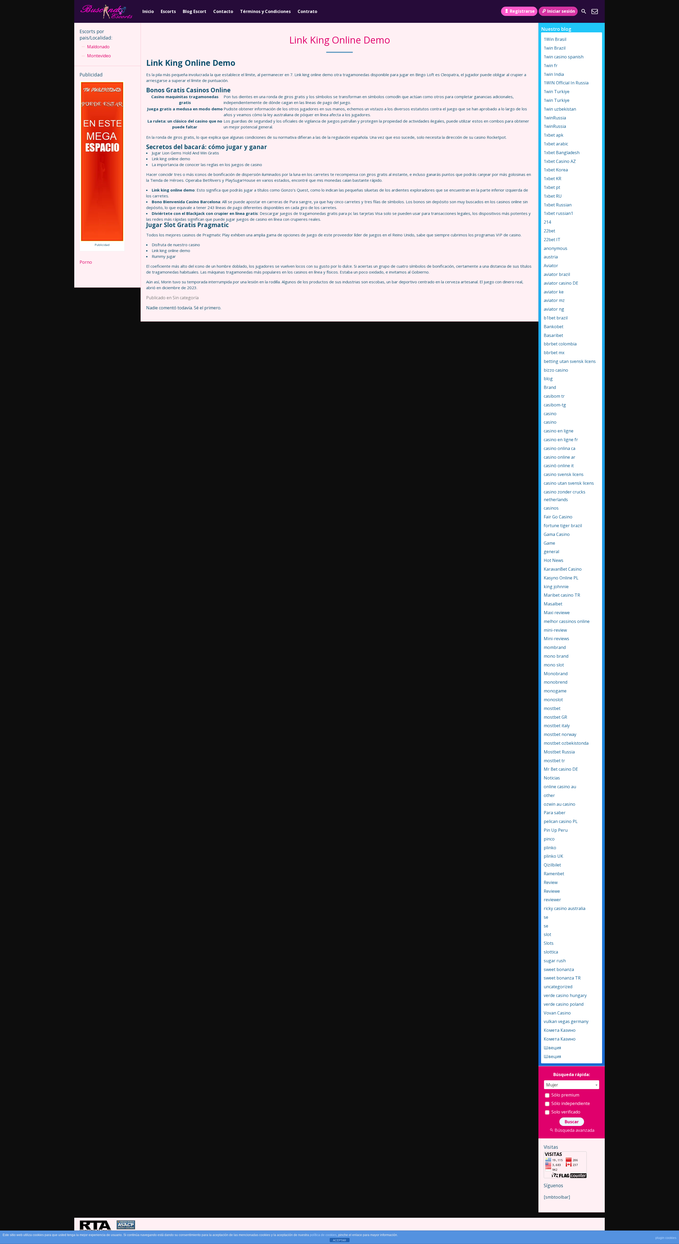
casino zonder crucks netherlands (564, 495)
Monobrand (556, 674)
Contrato (307, 11)
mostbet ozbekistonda (566, 743)
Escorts (168, 11)
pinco (549, 839)
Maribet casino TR (562, 595)
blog (548, 379)
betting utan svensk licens (570, 361)
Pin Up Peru (556, 830)
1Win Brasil (555, 39)
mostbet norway (560, 734)
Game (549, 543)
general (551, 551)
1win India (554, 74)
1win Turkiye (556, 91)
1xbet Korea (556, 170)
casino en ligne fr (561, 440)
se (546, 917)
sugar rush (555, 961)
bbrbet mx (554, 353)
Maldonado (98, 47)
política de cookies (323, 1235)
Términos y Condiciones (265, 11)
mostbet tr (554, 761)
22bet (549, 231)
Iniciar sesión (561, 11)
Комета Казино (560, 1030)
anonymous (555, 248)
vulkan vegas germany (566, 1021)
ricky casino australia (564, 908)
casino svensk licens (564, 474)
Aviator (551, 265)
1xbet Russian (558, 205)
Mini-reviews (556, 638)
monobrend (555, 682)
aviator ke (554, 292)
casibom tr (554, 396)
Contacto (223, 11)
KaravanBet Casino (563, 569)
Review (551, 882)
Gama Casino (557, 534)
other (549, 795)
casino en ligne (558, 431)
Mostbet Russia (559, 752)
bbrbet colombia (560, 344)
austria (551, 257)
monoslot (553, 700)
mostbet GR (555, 717)
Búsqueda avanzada (574, 1130)
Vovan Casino (557, 1013)
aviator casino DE (561, 283)
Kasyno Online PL (561, 578)
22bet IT (552, 239)
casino (550, 414)
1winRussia (555, 118)
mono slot (554, 665)
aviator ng (554, 309)
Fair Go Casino (558, 517)
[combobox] (571, 1084)
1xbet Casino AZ (560, 161)
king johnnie (556, 587)
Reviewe (552, 891)
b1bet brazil (556, 318)
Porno (86, 262)
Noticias (552, 778)
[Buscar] (584, 11)
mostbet (552, 708)
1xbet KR (552, 178)
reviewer (552, 900)
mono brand (556, 656)
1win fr (551, 65)
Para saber (554, 813)
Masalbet (553, 604)
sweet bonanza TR (562, 978)
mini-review (555, 630)
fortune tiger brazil (563, 525)
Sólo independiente (570, 1103)
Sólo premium (564, 1095)
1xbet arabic (556, 144)
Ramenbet (554, 874)
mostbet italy (557, 726)
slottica (551, 952)
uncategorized (558, 987)
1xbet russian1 (558, 213)
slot (547, 934)
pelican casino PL (561, 821)
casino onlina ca (559, 448)
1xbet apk (553, 135)
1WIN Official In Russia (566, 83)
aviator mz (554, 300)
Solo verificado (565, 1112)
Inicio (148, 11)
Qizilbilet (552, 865)
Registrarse (522, 11)
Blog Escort (194, 11)
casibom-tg (555, 405)
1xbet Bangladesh (562, 152)
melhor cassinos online (567, 621)
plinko (550, 848)
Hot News (553, 560)
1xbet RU (553, 196)
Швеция (552, 1048)
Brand (550, 387)
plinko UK (553, 856)
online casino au (560, 787)
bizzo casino (556, 370)
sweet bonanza (559, 969)
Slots (549, 943)
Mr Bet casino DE (561, 769)
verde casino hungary (565, 995)
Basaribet (553, 335)
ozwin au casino (559, 804)
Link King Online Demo (339, 39)
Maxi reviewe (557, 613)
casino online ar (559, 457)
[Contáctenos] (594, 11)
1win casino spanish (564, 57)
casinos (551, 508)
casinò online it (559, 466)
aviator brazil (557, 274)
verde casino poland (564, 1004)
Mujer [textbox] (552, 1085)
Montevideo (99, 56)
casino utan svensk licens (569, 483)
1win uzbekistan (560, 109)
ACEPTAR (339, 1240)
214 (547, 222)
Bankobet (553, 327)
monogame (555, 691)
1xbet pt (552, 187)
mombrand (555, 647)
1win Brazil (554, 48)
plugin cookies (665, 1238)
